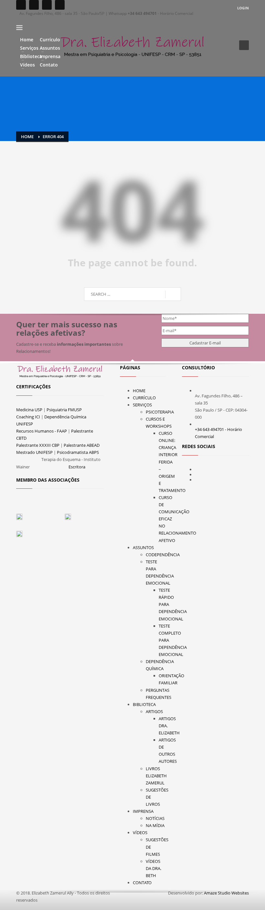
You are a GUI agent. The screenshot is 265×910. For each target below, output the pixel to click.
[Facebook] (21, 5)
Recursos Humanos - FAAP (41, 431)
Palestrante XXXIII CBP (37, 445)
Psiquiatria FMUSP (64, 410)
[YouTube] (47, 5)
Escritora (77, 467)
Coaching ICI (28, 417)
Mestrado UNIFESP (34, 452)
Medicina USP (29, 410)
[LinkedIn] (60, 5)
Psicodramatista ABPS (78, 452)
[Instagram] (34, 5)
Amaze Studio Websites (226, 893)
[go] (173, 294)
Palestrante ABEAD (82, 445)
